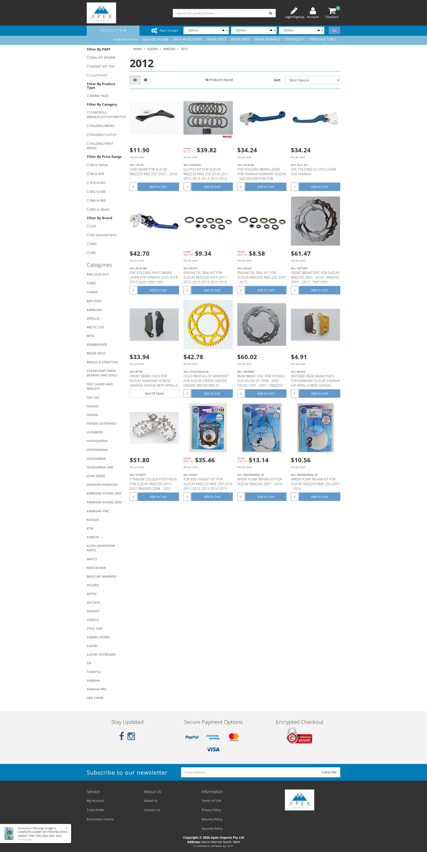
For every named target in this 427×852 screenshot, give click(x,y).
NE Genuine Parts (103, 235)
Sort (277, 80)
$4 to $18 (97, 174)
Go (334, 30)
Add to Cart (158, 187)
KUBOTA (93, 537)
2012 (184, 49)
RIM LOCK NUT (98, 274)
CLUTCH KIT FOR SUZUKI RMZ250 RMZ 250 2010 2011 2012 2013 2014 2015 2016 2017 (206, 176)
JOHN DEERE (96, 476)
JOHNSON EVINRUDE (102, 484)
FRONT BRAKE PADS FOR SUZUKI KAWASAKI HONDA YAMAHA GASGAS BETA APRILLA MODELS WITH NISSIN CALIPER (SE (153, 385)
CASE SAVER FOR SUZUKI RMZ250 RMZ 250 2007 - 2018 (153, 171)
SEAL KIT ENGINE (102, 57)
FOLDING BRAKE (102, 126)
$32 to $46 (98, 191)
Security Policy (212, 828)
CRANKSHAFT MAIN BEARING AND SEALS (102, 373)
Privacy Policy (211, 810)
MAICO (92, 559)
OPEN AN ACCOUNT (188, 39)
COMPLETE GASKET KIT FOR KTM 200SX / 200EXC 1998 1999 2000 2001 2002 (43, 834)
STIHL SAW (95, 628)
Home (137, 49)
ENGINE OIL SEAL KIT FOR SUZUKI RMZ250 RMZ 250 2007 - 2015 (261, 277)
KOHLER (93, 520)
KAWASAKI (94, 310)
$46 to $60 (98, 200)
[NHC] (227, 137)
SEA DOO (93, 602)
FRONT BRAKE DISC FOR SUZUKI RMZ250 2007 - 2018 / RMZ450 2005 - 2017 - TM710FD (315, 277)
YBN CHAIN (95, 698)
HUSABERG (95, 432)
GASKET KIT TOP (102, 66)
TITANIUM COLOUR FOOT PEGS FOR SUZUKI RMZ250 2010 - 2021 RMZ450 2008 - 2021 (153, 484)
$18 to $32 (98, 183)
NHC (93, 244)
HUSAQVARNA (97, 441)
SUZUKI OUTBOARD (101, 654)
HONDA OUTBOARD (101, 423)
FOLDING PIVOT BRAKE (100, 145)
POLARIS (93, 585)
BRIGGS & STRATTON (102, 362)
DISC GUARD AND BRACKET (100, 386)
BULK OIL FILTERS (156, 39)
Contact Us (152, 810)
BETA (90, 336)
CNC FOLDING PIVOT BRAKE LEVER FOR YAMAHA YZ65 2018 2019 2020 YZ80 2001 (154, 277)
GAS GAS (93, 397)
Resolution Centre (100, 819)
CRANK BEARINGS (267, 39)
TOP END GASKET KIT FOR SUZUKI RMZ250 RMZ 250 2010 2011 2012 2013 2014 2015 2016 (207, 486)
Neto (230, 846)
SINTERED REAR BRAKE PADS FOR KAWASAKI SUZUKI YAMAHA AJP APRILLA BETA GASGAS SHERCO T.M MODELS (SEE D (315, 383)
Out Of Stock (154, 393)
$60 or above (99, 209)
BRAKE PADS (240, 39)
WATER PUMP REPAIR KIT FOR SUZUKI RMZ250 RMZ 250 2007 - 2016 (315, 484)
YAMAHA (93, 680)
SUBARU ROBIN (98, 637)
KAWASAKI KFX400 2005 (104, 493)
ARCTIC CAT (95, 327)
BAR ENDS (94, 301)
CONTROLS (293, 39)
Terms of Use (211, 800)
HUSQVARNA (96, 458)
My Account (95, 800)
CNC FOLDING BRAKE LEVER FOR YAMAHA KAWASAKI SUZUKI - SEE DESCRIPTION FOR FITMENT (261, 176)
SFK (93, 253)
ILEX (93, 226)
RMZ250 (169, 49)
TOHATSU (94, 672)
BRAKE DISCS (216, 39)
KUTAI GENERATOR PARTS (101, 548)
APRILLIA (93, 318)
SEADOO (93, 611)
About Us (151, 800)
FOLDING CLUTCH (103, 135)
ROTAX (92, 594)
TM (89, 663)
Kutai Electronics (125, 39)
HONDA (92, 415)
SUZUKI (92, 646)
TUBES (91, 283)
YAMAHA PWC (97, 689)
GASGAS (93, 406)
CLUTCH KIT (99, 75)
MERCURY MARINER (101, 576)
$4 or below (99, 165)
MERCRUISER (96, 568)
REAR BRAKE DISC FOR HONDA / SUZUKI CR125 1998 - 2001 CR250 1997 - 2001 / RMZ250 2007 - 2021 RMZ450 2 (261, 383)
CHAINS (92, 292)
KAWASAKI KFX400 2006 (104, 502)
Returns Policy (212, 819)
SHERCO (93, 620)
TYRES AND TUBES (322, 39)
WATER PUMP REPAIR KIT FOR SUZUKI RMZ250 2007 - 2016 (259, 481)
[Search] (270, 13)
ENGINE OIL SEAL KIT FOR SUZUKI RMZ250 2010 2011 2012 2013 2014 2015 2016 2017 (205, 279)
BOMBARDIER (97, 344)
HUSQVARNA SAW (100, 467)
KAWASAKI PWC (98, 511)
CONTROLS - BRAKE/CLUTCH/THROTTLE (106, 114)
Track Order (96, 810)
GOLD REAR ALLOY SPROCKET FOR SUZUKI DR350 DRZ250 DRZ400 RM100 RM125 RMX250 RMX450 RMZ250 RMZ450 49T (206, 385)
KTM (90, 528)
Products (112, 30)
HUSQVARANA (97, 450)
